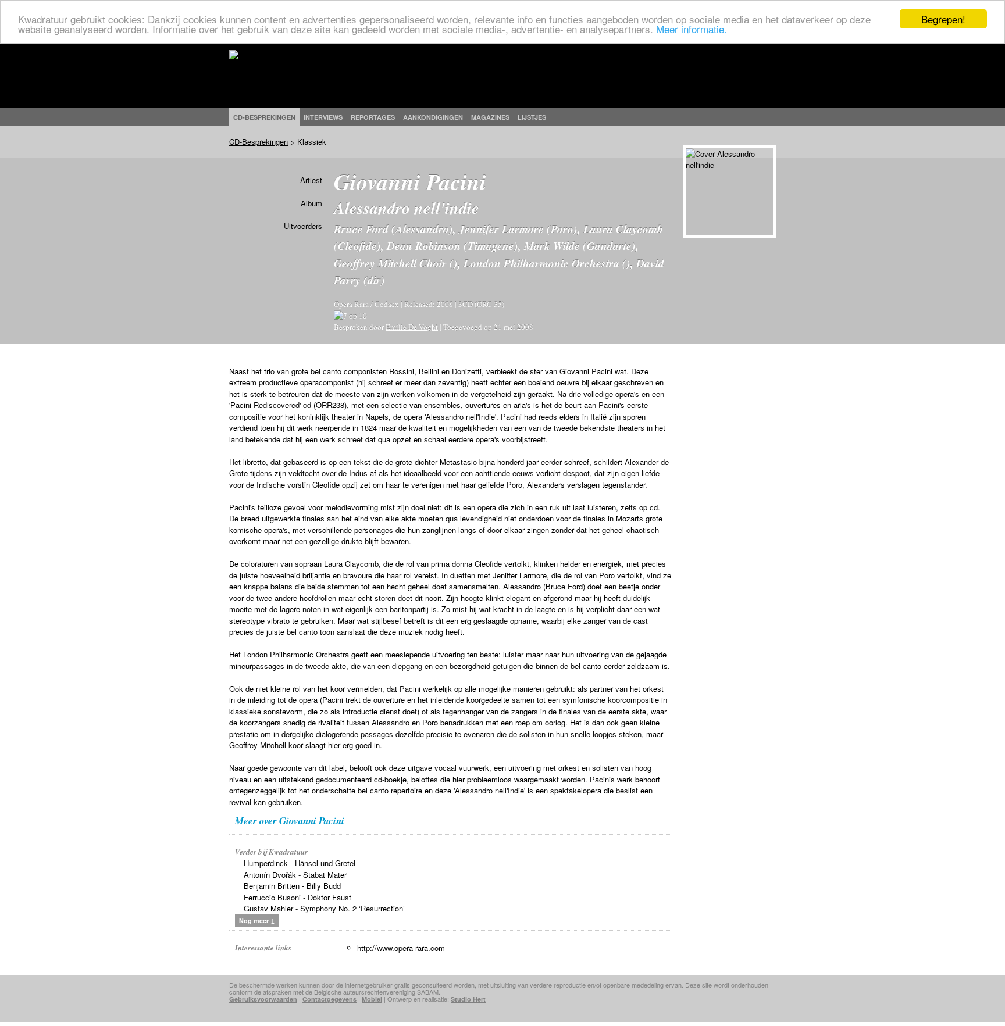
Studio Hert (468, 999)
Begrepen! (943, 19)
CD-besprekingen (264, 117)
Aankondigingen (433, 117)
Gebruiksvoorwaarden (263, 999)
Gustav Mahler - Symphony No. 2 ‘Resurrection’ (324, 908)
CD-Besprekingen (258, 141)
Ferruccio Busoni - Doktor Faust (297, 897)
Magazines (490, 117)
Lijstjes (532, 117)
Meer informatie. (691, 29)
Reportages (373, 117)
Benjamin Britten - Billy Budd (292, 885)
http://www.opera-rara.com (401, 947)
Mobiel (372, 999)
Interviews (323, 117)
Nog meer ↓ (257, 920)
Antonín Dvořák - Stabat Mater (295, 874)
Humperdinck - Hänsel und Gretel (299, 862)
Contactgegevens (329, 999)
